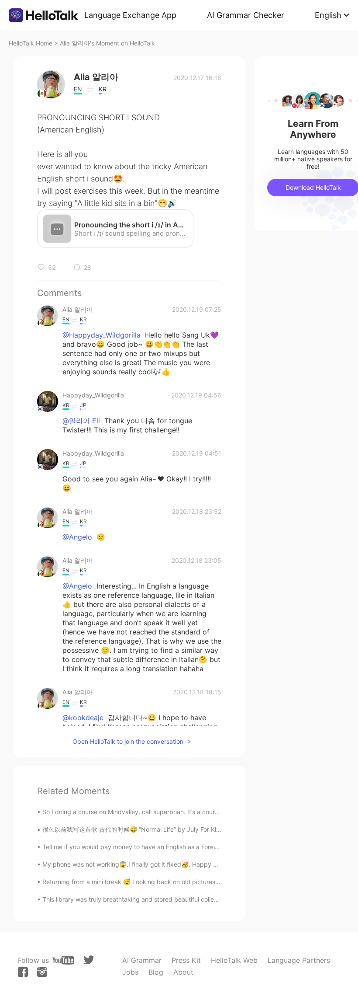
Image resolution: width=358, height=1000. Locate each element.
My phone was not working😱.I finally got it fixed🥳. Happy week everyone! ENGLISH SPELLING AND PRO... (196, 864)
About (183, 972)
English (328, 15)
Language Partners (299, 960)
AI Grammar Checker (245, 15)
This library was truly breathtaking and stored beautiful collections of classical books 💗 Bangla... (180, 899)
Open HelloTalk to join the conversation (127, 741)
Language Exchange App (130, 15)
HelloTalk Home (30, 43)
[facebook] (23, 972)
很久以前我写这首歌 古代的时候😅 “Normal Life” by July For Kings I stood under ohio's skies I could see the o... (198, 829)
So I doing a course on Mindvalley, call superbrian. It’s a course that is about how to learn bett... (178, 811)
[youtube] (63, 960)
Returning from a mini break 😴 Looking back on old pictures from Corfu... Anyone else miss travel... (184, 881)
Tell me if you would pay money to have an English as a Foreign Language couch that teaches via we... (188, 846)
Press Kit (186, 960)
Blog (155, 972)
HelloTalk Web (234, 960)
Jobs (130, 972)
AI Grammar (142, 960)
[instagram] (42, 972)
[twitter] (88, 960)
